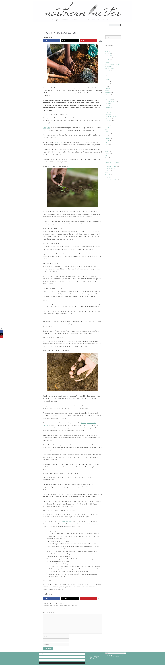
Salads (106, 151)
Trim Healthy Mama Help (111, 166)
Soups (106, 160)
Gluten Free (108, 94)
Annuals (107, 51)
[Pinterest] (101, 25)
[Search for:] (113, 37)
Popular (107, 138)
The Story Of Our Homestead (112, 162)
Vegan (106, 172)
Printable (107, 140)
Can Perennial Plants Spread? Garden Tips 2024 (57, 603)
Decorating (108, 70)
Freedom (107, 84)
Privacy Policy (115, 660)
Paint (106, 131)
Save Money (108, 153)
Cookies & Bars (109, 68)
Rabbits (107, 142)
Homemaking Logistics (110, 101)
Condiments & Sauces (110, 66)
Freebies (107, 81)
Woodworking (108, 177)
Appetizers (108, 53)
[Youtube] (104, 25)
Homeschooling (109, 103)
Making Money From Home (111, 123)
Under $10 (108, 170)
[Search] (120, 25)
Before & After (108, 55)
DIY (106, 75)
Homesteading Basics (57, 25)
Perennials (108, 133)
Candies (107, 62)
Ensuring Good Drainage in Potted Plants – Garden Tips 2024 (60, 605)
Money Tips (108, 127)
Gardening (107, 92)
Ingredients (108, 114)
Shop (87, 25)
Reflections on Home (110, 147)
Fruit (106, 86)
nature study (108, 129)
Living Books (108, 118)
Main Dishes (108, 120)
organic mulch (59, 142)
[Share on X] (1, 334)
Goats (106, 97)
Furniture (107, 88)
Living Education (69, 25)
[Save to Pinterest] (1, 336)
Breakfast (107, 60)
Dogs (106, 77)
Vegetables (108, 175)
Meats (106, 125)
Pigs (106, 136)
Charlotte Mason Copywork (112, 64)
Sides (106, 155)
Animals (107, 49)
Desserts (107, 73)
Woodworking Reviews (111, 179)
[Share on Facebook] (1, 331)
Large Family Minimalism (111, 116)
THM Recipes (80, 25)
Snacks (107, 157)
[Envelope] (106, 25)
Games (107, 90)
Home (47, 25)
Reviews (107, 149)
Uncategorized (109, 168)
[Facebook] (97, 25)
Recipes (107, 144)
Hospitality (108, 112)
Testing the (46, 128)
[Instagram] (99, 25)
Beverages (107, 57)
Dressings (107, 79)
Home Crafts (108, 99)
